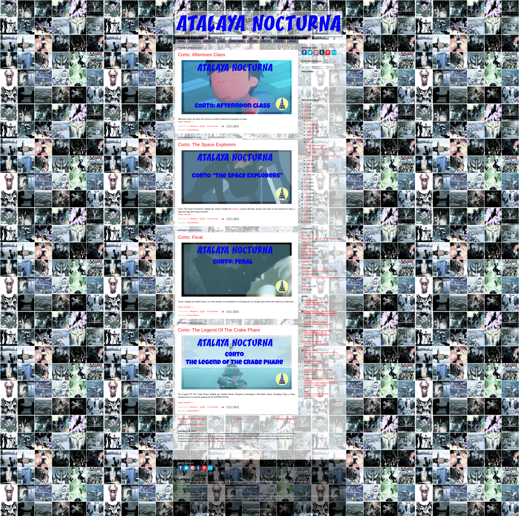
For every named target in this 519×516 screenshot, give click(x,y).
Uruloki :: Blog (311, 350)
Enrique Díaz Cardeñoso (209, 482)
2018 (306, 118)
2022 (306, 104)
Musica (304, 283)
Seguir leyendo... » (186, 122)
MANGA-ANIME (236, 41)
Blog (303, 235)
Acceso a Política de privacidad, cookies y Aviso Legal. (222, 441)
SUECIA (304, 290)
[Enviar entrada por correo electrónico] (222, 126)
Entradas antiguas (284, 418)
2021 (306, 107)
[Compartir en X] (232, 126)
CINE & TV (265, 41)
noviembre (311, 124)
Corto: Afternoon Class (201, 54)
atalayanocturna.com (212, 484)
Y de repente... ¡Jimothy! (314, 363)
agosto (310, 135)
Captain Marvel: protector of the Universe (319, 239)
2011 (306, 200)
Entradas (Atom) (197, 424)
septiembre (312, 132)
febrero (310, 171)
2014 (306, 190)
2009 (306, 208)
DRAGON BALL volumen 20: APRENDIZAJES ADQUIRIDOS (316, 334)
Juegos (304, 265)
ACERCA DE (209, 41)
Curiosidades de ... (309, 252)
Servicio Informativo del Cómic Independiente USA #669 (316, 303)
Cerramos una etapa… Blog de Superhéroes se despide (316, 395)
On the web (306, 286)
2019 (306, 114)
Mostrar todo (337, 401)
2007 (306, 215)
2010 (306, 204)
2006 (306, 218)
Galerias (305, 261)
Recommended (310, 372)
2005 (306, 222)
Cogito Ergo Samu (312, 361)
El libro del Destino (313, 342)
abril (309, 164)
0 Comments (212, 126)
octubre (310, 128)
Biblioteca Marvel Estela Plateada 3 (318, 324)
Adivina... (305, 232)
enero (309, 175)
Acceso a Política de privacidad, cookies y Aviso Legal (198, 493)
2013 (306, 193)
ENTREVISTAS (307, 255)
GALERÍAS (279, 41)
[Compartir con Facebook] (235, 126)
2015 (306, 186)
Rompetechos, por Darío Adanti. (316, 344)
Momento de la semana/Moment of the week (320, 278)
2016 (306, 183)
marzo (309, 168)
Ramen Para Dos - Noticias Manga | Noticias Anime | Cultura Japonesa (320, 312)
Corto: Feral (190, 237)
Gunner (235, 209)
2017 (306, 179)
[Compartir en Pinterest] (237, 126)
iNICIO (181, 41)
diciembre (311, 121)
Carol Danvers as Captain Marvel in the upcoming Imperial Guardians (319, 384)
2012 (306, 197)
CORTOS (253, 41)
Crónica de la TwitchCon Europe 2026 (319, 315)
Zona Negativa (311, 300)
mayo (309, 160)
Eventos (304, 258)
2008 (306, 211)
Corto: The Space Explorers (207, 144)
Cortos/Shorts (193, 130)
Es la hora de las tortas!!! (315, 322)
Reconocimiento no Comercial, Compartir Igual (289, 482)
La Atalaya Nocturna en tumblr (318, 370)
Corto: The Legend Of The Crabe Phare (219, 329)
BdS (306, 392)
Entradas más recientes (191, 418)
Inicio (240, 418)
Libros (304, 268)
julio (308, 139)
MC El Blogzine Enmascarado (317, 331)
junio (309, 142)
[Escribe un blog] (230, 126)
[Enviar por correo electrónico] (227, 126)
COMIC (222, 41)
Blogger (268, 509)
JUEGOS (292, 41)
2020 (306, 111)
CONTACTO (194, 41)
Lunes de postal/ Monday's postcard (316, 271)
